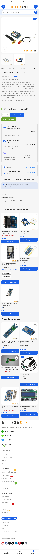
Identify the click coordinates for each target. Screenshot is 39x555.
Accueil (3, 68)
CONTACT (4, 528)
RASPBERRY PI (5, 451)
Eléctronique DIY (13, 68)
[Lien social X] (11, 201)
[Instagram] (9, 543)
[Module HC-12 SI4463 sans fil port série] (10, 396)
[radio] (6, 273)
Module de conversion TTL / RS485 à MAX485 (10, 342)
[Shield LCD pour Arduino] (29, 396)
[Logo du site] (19, 6)
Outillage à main (6, 478)
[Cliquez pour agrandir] (5, 49)
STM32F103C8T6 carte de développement (28, 259)
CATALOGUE (5, 522)
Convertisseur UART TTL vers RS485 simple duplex (9, 368)
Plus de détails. (31, 167)
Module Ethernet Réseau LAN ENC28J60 (9, 304)
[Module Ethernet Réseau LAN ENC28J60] (10, 293)
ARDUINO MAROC (7, 444)
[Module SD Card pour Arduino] (29, 331)
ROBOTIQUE (5, 496)
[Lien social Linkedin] (16, 201)
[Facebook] (6, 543)
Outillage (5, 469)
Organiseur (5, 488)
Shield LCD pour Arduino (28, 406)
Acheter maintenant (9, 119)
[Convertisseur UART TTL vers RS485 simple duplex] (10, 360)
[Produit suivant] (36, 68)
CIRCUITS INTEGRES (7, 505)
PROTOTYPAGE (6, 499)
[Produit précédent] (32, 68)
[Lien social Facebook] (9, 201)
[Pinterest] (19, 543)
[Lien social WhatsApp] (19, 201)
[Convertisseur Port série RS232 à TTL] (10, 221)
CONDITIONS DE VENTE (8, 535)
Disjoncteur (5, 512)
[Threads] (22, 543)
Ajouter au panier (17, 114)
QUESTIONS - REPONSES (9, 532)
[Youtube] (2, 543)
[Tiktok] (26, 543)
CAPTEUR (4, 454)
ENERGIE (4, 509)
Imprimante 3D (6, 493)
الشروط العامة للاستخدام (8, 538)
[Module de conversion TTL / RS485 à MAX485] (10, 331)
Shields (23, 68)
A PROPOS (4, 525)
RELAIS (3, 464)
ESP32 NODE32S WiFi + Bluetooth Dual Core (8, 264)
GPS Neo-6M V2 (25, 231)
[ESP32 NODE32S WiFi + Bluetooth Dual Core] (10, 253)
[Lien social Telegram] (21, 201)
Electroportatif (6, 475)
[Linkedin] (16, 543)
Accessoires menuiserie (9, 484)
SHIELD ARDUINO (6, 457)
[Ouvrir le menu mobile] (3, 6)
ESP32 (3, 447)
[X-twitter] (12, 543)
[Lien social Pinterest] (14, 201)
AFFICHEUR (4, 460)
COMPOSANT (5, 503)
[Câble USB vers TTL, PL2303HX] (29, 364)
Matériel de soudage (7, 481)
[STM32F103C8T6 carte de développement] (29, 250)
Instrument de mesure (8, 471)
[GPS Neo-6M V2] (29, 221)
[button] (3, 35)
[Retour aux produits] (34, 68)
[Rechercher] (35, 12)
